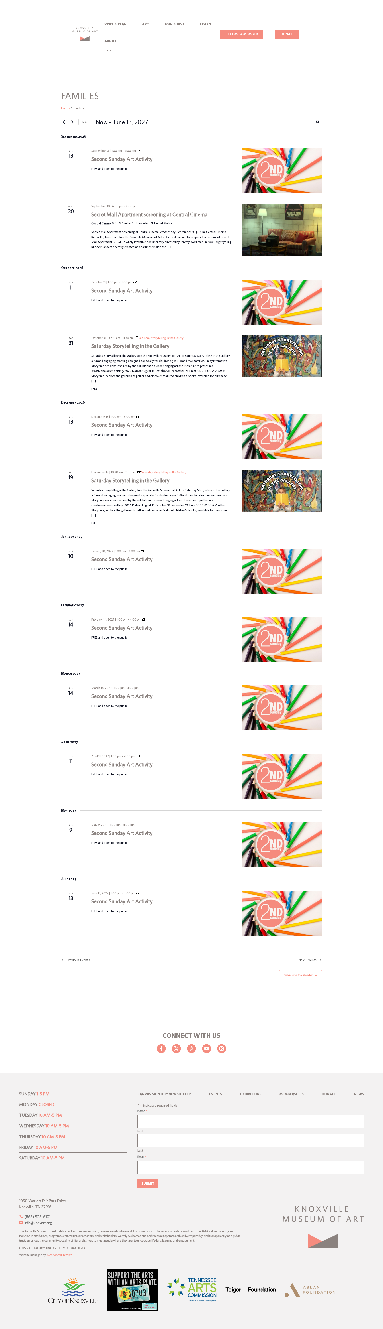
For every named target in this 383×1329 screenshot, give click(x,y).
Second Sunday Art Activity (122, 159)
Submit (147, 1183)
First (140, 1131)
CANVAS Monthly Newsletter (164, 1094)
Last (140, 1150)
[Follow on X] (176, 1048)
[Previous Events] (63, 122)
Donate (329, 1094)
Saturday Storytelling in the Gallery (130, 346)
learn (205, 23)
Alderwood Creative (59, 1255)
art (145, 23)
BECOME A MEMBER (241, 34)
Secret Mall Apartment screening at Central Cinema (149, 214)
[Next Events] (72, 122)
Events (65, 108)
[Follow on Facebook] (161, 1048)
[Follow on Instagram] (221, 1048)
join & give (175, 23)
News (359, 1094)
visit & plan (115, 23)
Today (85, 121)
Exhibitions (250, 1094)
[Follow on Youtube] (206, 1048)
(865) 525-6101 (37, 1216)
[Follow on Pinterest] (191, 1048)
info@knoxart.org (37, 1222)
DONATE (287, 34)
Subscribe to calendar (298, 975)
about (110, 40)
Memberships (291, 1094)
